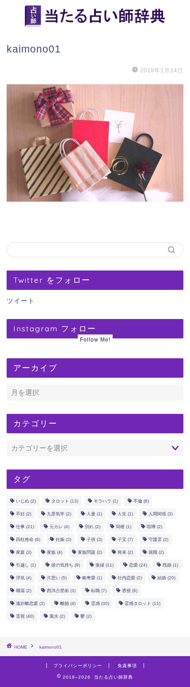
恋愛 (138, 565)
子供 (94, 539)
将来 (125, 552)
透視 (129, 590)
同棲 (123, 526)
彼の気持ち (65, 565)
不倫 (141, 501)
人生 (125, 513)
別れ (92, 526)
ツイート (21, 300)
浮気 (23, 577)
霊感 (100, 603)
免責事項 (127, 665)
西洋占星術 (61, 590)
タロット (64, 501)
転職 (98, 590)
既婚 (170, 565)
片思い (57, 577)
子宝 (125, 539)
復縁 (104, 565)
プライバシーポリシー (77, 665)
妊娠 (63, 539)
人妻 (94, 513)
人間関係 (160, 513)
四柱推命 (28, 539)
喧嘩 (154, 526)
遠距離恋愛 (30, 603)
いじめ (26, 501)
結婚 (166, 577)
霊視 (25, 616)
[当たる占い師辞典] (95, 24)
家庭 (23, 552)
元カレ (59, 526)
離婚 (68, 603)
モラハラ (106, 501)
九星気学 (59, 513)
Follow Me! (95, 340)
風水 (57, 616)
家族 (54, 552)
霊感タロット (142, 603)
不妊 (23, 513)
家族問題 (90, 552)
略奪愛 (92, 577)
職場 (23, 590)
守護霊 (158, 539)
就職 (156, 552)
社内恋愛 (130, 577)
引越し (26, 565)
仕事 (25, 526)
